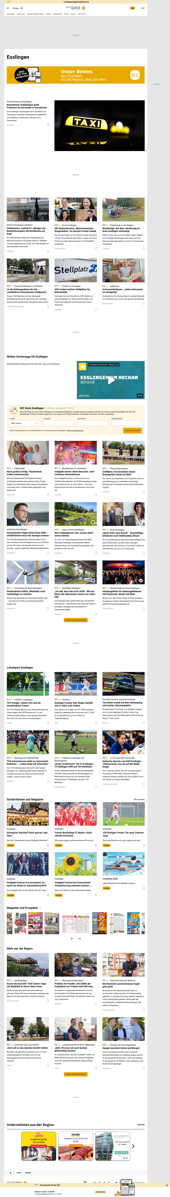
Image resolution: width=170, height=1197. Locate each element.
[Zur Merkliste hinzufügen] (48, 125)
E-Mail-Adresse (117, 419)
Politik (48, 14)
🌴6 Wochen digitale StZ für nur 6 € (76, 2)
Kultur (73, 14)
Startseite (11, 14)
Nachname (81, 419)
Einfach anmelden (132, 430)
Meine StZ (21, 14)
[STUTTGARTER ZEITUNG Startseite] (75, 8)
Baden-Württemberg (36, 14)
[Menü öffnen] (8, 8)
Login (143, 8)
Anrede (12, 419)
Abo (132, 8)
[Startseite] (11, 1172)
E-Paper (15, 8)
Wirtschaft (57, 14)
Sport (66, 14)
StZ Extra (82, 14)
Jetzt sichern (100, 1192)
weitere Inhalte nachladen (75, 620)
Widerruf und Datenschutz (75, 430)
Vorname (47, 419)
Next (133, 1146)
